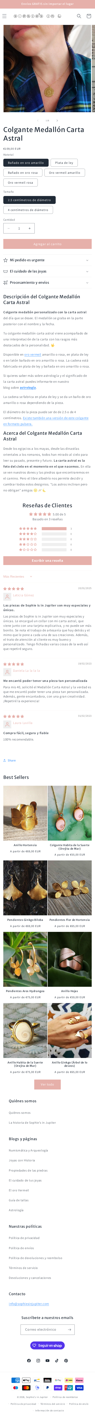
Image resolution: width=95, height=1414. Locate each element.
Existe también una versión (43, 418)
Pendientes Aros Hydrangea (25, 991)
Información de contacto (49, 1410)
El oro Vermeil (19, 1190)
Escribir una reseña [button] (47, 560)
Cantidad (9, 220)
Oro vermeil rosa (20, 183)
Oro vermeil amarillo (64, 173)
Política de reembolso (65, 1397)
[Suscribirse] (69, 1329)
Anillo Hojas (69, 991)
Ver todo (47, 1084)
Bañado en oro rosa (23, 173)
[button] (79, 16)
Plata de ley (64, 163)
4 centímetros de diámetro (28, 210)
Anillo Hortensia (25, 845)
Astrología (16, 1210)
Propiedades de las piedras (28, 1170)
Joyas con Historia (22, 1160)
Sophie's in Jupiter (37, 1397)
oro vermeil (32, 354)
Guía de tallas (18, 1200)
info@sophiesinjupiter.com (29, 1304)
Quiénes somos (20, 1113)
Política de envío (79, 1403)
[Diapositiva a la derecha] (57, 120)
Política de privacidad (24, 1238)
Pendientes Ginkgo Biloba (25, 920)
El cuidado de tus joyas (25, 1180)
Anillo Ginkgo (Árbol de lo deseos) (69, 1064)
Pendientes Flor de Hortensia (69, 920)
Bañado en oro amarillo (26, 163)
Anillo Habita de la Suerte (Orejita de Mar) (25, 1064)
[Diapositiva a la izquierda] (38, 120)
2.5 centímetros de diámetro (29, 200)
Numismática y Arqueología (28, 1150)
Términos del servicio (52, 1403)
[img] (13, 589)
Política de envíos (21, 1248)
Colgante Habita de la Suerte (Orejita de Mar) (70, 846)
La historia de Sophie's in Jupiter (32, 1123)
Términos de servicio (23, 1268)
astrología (28, 387)
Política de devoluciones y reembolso (36, 1258)
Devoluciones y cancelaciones (30, 1278)
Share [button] (12, 760)
